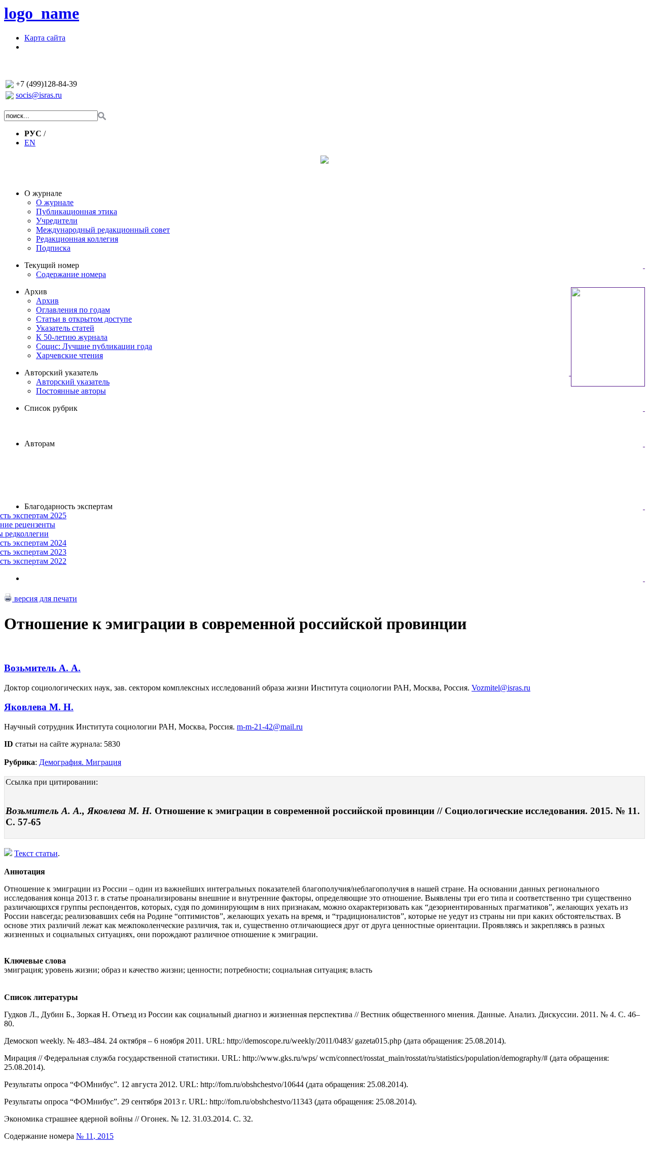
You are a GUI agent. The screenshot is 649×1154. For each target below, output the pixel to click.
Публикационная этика (76, 211)
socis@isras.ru (39, 95)
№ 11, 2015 (95, 1136)
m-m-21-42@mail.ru (270, 726)
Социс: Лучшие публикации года (94, 346)
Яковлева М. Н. (39, 707)
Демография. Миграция (80, 762)
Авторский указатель (61, 372)
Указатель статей (65, 328)
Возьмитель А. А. (42, 668)
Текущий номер (51, 265)
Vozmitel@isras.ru (501, 687)
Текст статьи (36, 853)
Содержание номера (71, 274)
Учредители (57, 220)
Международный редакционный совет (103, 229)
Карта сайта (44, 37)
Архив (35, 291)
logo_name (41, 13)
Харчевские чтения (69, 355)
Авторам (39, 443)
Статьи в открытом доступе (84, 319)
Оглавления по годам (73, 309)
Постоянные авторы (71, 391)
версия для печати (44, 598)
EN (29, 142)
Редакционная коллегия (77, 239)
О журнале (43, 193)
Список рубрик (51, 408)
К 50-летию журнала (71, 337)
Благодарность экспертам (68, 506)
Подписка (53, 248)
